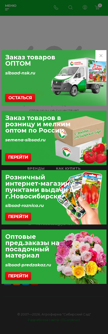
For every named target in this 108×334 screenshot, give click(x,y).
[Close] (100, 55)
